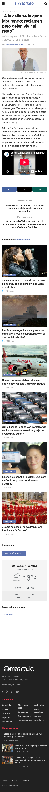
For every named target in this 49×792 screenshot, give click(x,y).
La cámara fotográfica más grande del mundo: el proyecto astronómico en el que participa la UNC (23, 333)
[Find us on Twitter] (7, 691)
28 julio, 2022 (33, 44)
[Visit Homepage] (24, 3)
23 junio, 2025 (8, 341)
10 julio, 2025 (8, 291)
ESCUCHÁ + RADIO (14, 553)
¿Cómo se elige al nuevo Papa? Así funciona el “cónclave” (22, 528)
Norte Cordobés (38, 710)
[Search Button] (45, 3)
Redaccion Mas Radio (14, 44)
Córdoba (6, 713)
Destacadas (7, 721)
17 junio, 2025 (8, 388)
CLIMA (5, 709)
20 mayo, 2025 (8, 488)
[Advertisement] (24, 637)
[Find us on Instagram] (12, 691)
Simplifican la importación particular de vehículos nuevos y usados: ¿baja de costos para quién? (24, 430)
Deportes (6, 717)
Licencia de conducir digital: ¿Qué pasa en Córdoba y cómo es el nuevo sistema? (24, 480)
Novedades (13, 11)
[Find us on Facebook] (2, 691)
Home (4, 11)
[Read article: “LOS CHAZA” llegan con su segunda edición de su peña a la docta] (7, 760)
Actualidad (7, 705)
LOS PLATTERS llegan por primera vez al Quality (31, 747)
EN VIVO (14, 780)
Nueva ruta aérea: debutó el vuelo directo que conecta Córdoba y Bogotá (23, 381)
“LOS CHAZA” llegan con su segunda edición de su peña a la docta (30, 760)
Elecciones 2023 (23, 706)
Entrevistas (23, 712)
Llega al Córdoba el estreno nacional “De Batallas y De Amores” (23, 735)
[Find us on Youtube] (17, 691)
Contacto (25, 780)
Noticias (37, 716)
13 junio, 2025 (8, 438)
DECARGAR (7, 614)
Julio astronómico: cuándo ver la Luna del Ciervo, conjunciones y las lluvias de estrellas (23, 283)
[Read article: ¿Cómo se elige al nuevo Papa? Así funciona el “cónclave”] (24, 508)
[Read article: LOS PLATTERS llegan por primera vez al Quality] (7, 748)
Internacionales (25, 720)
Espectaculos (24, 716)
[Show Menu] (3, 3)
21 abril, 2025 (8, 534)
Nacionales (39, 705)
